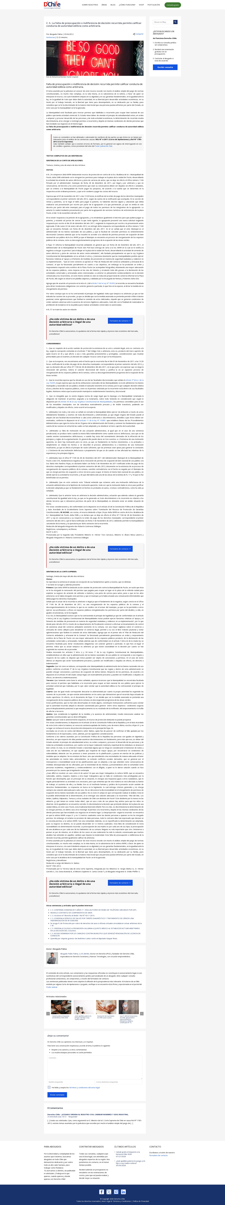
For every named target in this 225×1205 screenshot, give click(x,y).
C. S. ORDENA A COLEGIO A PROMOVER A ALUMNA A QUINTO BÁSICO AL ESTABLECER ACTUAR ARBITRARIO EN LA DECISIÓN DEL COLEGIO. (95, 929)
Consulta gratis (173, 5)
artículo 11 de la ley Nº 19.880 (92, 420)
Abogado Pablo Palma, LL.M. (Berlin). (75, 953)
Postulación (154, 5)
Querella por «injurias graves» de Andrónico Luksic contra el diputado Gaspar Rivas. (83, 938)
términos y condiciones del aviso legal (84, 1087)
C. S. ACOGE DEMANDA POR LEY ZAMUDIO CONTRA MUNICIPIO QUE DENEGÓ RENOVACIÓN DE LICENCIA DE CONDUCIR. (95, 934)
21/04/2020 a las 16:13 (56, 1116)
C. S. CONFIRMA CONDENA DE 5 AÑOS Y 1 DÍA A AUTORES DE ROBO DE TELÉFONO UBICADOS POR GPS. (93, 910)
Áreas (104, 5)
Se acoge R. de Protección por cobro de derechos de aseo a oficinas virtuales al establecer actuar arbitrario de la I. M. (96, 924)
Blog (113, 5)
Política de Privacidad (141, 1201)
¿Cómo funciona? (127, 5)
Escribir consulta (165, 67)
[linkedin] (123, 1192)
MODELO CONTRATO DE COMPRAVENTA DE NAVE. (71, 912)
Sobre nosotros (90, 5)
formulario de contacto (158, 1155)
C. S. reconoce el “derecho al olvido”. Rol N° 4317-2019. (72, 915)
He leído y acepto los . (76, 1087)
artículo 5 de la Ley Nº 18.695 (103, 283)
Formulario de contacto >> (120, 321)
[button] (48, 1013)
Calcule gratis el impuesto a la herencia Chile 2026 (128, 1154)
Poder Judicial (51, 987)
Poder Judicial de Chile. (104, 146)
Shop (141, 5)
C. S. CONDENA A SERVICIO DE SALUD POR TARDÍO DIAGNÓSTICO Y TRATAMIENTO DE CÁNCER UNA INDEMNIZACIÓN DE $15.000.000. (92, 919)
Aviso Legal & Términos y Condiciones (116, 1201)
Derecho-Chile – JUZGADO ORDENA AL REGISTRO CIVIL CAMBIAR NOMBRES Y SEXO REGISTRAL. (88, 1114)
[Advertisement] (112, 14)
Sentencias (50, 37)
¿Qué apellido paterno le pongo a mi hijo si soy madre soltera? (130, 1163)
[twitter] (109, 1192)
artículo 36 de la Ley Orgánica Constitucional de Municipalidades (86, 401)
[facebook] (101, 1192)
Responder (72, 1116)
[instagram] (116, 1192)
